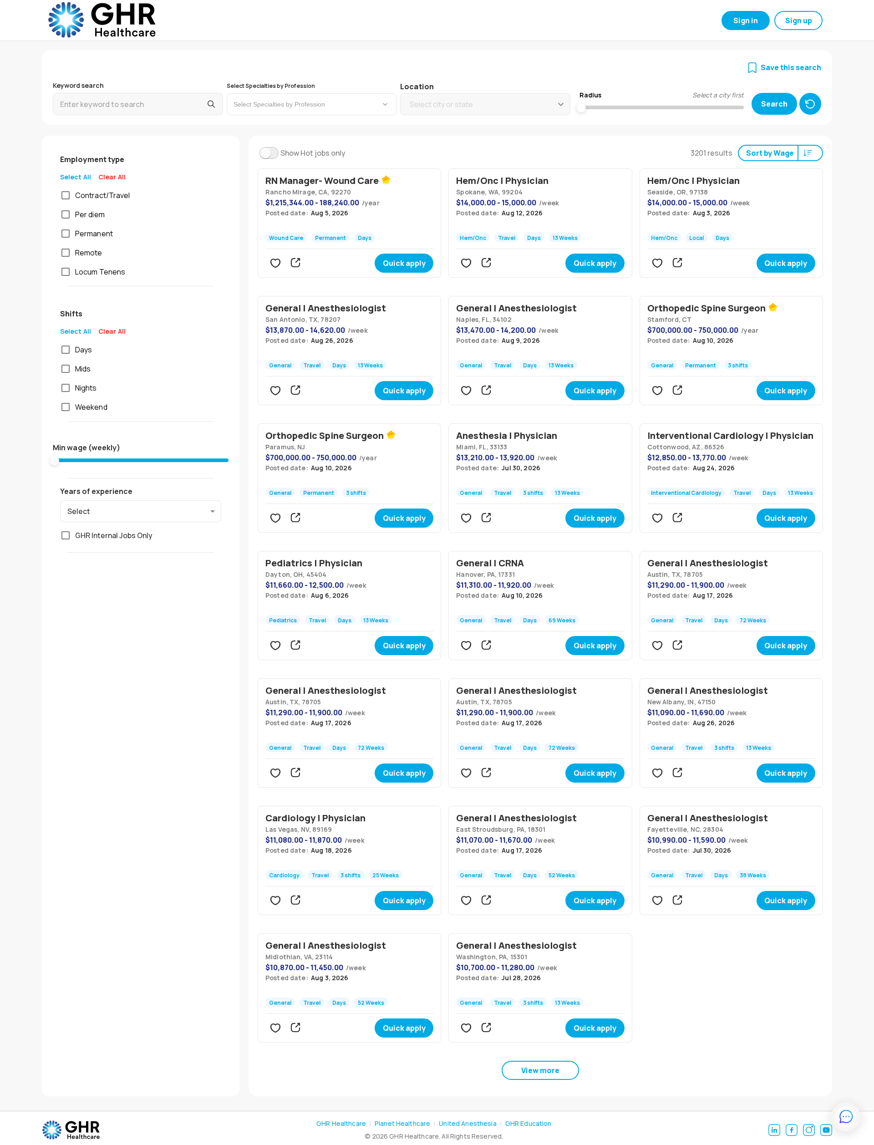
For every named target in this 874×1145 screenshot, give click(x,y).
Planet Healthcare (402, 1123)
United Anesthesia (467, 1123)
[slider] (54, 460)
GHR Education (528, 1123)
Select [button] (78, 511)
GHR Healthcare (341, 1123)
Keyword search (78, 85)
